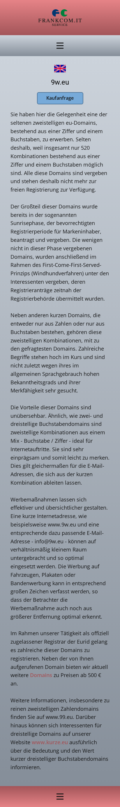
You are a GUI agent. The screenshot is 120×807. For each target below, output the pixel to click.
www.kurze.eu (50, 742)
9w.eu (60, 82)
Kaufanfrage (60, 98)
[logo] (60, 17)
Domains (41, 675)
